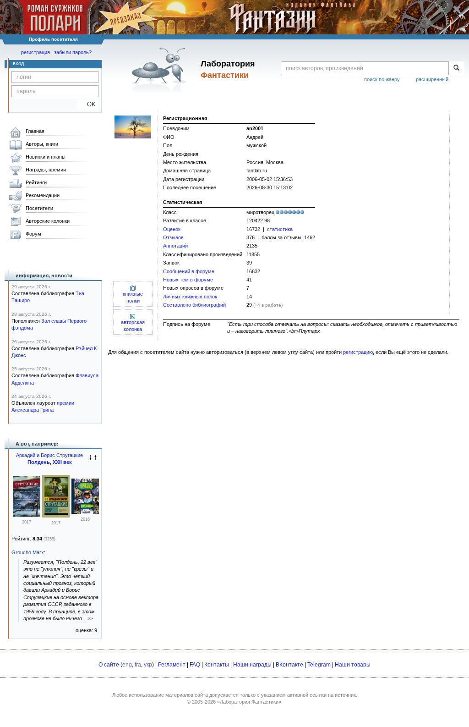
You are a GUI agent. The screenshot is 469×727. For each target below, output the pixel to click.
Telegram (319, 664)
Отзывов (173, 237)
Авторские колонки (48, 221)
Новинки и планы (45, 157)
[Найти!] (456, 68)
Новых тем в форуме (188, 279)
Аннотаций (175, 245)
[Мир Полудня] (85, 512)
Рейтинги (36, 182)
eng (127, 664)
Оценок (171, 229)
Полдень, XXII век (49, 462)
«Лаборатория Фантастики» (249, 702)
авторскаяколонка (133, 325)
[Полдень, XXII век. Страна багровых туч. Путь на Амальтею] (26, 515)
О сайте (108, 664)
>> (90, 618)
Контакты (216, 664)
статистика (280, 229)
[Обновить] (92, 461)
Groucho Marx (27, 552)
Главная (35, 131)
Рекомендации (43, 195)
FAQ (195, 664)
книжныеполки (133, 297)
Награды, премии (46, 169)
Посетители (39, 208)
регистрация (35, 52)
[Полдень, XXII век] (56, 515)
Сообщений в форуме (188, 271)
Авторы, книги (42, 144)
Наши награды (252, 664)
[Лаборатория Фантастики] (160, 70)
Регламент (171, 664)
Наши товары (353, 664)
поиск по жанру (382, 79)
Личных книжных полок (190, 296)
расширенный (432, 79)
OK (88, 104)
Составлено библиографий (194, 305)
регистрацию (358, 352)
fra (138, 664)
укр (148, 664)
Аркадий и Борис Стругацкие (49, 455)
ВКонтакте (289, 664)
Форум (33, 234)
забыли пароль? (73, 52)
